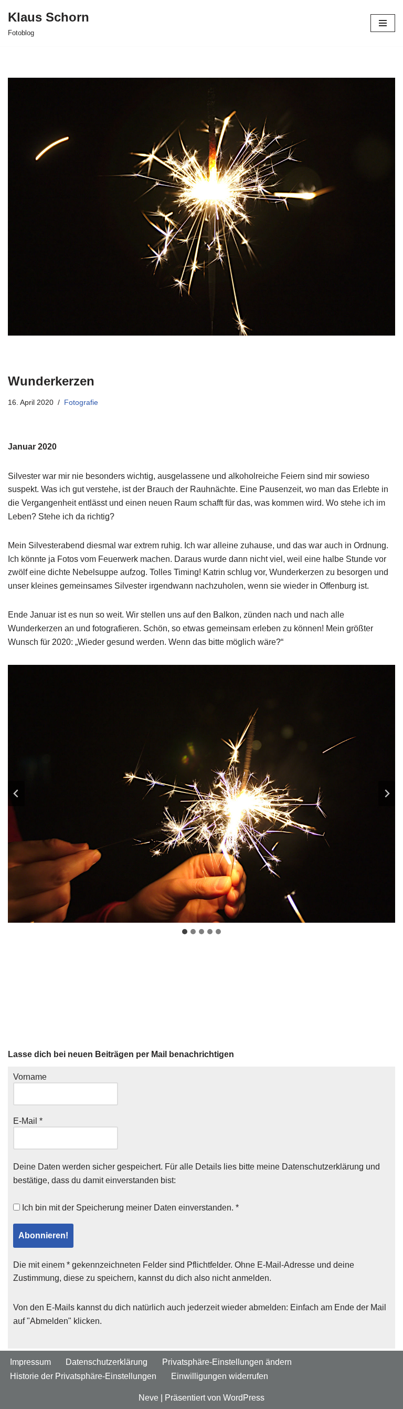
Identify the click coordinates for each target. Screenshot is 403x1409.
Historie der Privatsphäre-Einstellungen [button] (83, 1376)
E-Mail (28, 1120)
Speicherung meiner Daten (126, 1207)
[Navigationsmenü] (382, 23)
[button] (201, 793)
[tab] (184, 931)
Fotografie (81, 402)
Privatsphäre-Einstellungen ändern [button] (227, 1362)
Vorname (30, 1076)
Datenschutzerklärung (323, 1166)
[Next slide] (386, 793)
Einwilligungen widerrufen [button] (219, 1376)
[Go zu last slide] (16, 793)
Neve (148, 1397)
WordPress (243, 1397)
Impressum (30, 1362)
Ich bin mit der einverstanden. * (129, 1207)
